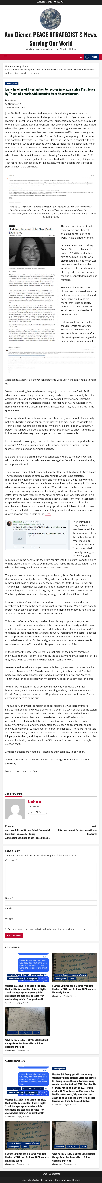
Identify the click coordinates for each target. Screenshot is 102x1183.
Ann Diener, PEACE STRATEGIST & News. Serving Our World (51, 38)
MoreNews (60, 1179)
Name (9, 898)
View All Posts (37, 812)
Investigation (12, 83)
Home (44, 1173)
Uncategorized (59, 1068)
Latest (71, 978)
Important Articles (16, 978)
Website (9, 918)
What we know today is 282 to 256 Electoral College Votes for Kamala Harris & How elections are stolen (26, 1043)
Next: (77, 830)
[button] (5, 57)
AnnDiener (12, 100)
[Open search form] (81, 56)
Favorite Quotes (62, 975)
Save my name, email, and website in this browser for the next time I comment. (47, 929)
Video (94, 56)
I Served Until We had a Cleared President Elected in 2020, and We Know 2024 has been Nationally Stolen (74, 989)
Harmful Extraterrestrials (33, 975)
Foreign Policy (14, 975)
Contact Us (54, 1173)
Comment (11, 860)
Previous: (27, 831)
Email (8, 908)
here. (48, 514)
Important (13, 1033)
